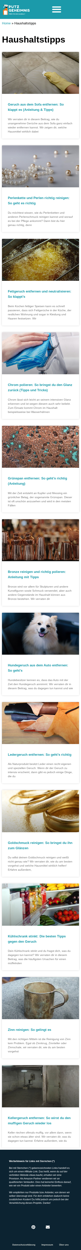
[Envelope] (48, 1227)
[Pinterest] (33, 1227)
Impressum (47, 1245)
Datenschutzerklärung (23, 1245)
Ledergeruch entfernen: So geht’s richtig (39, 755)
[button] (56, 9)
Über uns (64, 1245)
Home (6, 23)
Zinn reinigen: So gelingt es (29, 1030)
